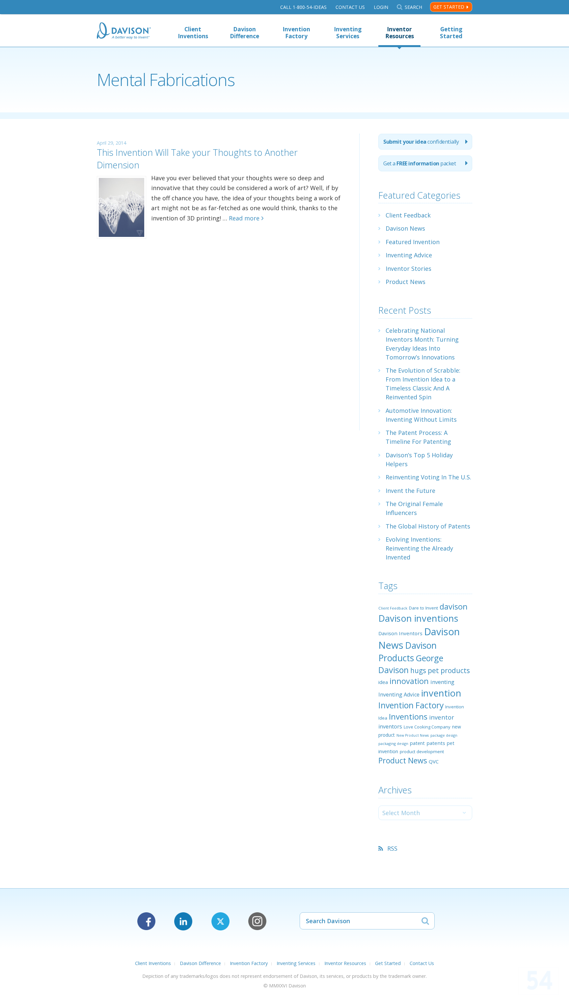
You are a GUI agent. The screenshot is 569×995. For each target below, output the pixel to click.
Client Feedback (408, 215)
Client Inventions (193, 32)
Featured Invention (413, 242)
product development (422, 751)
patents (435, 743)
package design (443, 735)
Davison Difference (244, 32)
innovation (409, 681)
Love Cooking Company (427, 727)
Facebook (146, 921)
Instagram (257, 921)
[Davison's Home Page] (124, 31)
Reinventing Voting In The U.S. (428, 477)
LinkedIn (183, 921)
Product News (405, 282)
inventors (390, 726)
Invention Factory (296, 32)
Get (419, 163)
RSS (392, 848)
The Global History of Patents (428, 526)
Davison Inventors (400, 633)
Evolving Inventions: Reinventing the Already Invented (419, 548)
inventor (441, 717)
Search (413, 7)
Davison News (405, 228)
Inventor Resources (399, 32)
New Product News (412, 735)
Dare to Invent (423, 608)
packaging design (393, 743)
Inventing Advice (409, 255)
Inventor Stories (408, 268)
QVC (434, 761)
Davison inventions (418, 618)
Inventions (408, 716)
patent (417, 743)
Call (303, 7)
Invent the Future (410, 491)
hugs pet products (440, 670)
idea (383, 682)
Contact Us (350, 7)
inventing (442, 682)
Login (381, 7)
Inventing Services (348, 32)
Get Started (448, 7)
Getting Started (451, 32)
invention (441, 693)
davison (454, 606)
